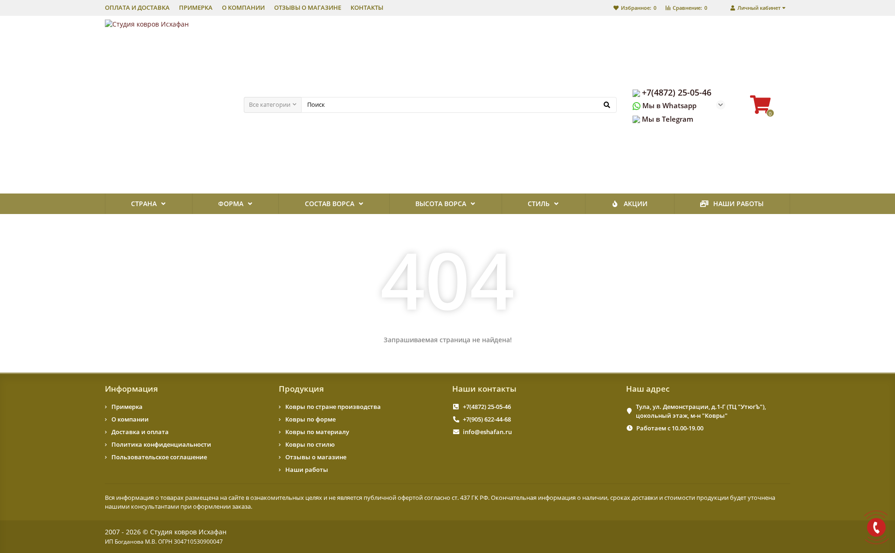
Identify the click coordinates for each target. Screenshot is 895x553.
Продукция (301, 388)
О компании (130, 419)
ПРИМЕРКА (196, 8)
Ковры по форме (310, 419)
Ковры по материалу (317, 432)
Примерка (127, 406)
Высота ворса (440, 203)
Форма (230, 203)
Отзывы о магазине (315, 457)
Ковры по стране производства (333, 406)
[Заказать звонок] (876, 527)
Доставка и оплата (140, 432)
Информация (131, 388)
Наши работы (738, 203)
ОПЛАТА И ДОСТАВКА (137, 8)
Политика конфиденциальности (161, 444)
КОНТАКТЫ (367, 8)
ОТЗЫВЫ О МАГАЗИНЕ (307, 8)
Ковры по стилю (310, 444)
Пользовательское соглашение (159, 457)
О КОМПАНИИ (243, 8)
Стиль (539, 203)
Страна (144, 203)
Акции (635, 203)
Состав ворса (329, 203)
